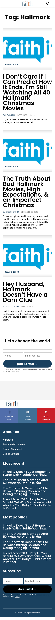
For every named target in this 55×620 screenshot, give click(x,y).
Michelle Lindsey (11, 307)
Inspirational (12, 64)
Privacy (18, 371)
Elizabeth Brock (11, 212)
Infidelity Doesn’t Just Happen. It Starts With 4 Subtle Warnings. (26, 473)
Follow (27, 409)
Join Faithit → (27, 364)
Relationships (12, 272)
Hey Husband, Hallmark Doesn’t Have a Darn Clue (25, 292)
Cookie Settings (11, 453)
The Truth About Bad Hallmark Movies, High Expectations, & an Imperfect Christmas (26, 192)
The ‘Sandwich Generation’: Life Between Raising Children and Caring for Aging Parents (25, 491)
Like (9, 409)
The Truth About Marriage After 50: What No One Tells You (25, 481)
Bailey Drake (9, 115)
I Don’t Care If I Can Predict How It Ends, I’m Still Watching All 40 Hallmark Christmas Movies (27, 92)
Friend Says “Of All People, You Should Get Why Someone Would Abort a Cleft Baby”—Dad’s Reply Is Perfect (27, 503)
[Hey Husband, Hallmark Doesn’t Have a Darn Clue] (27, 256)
